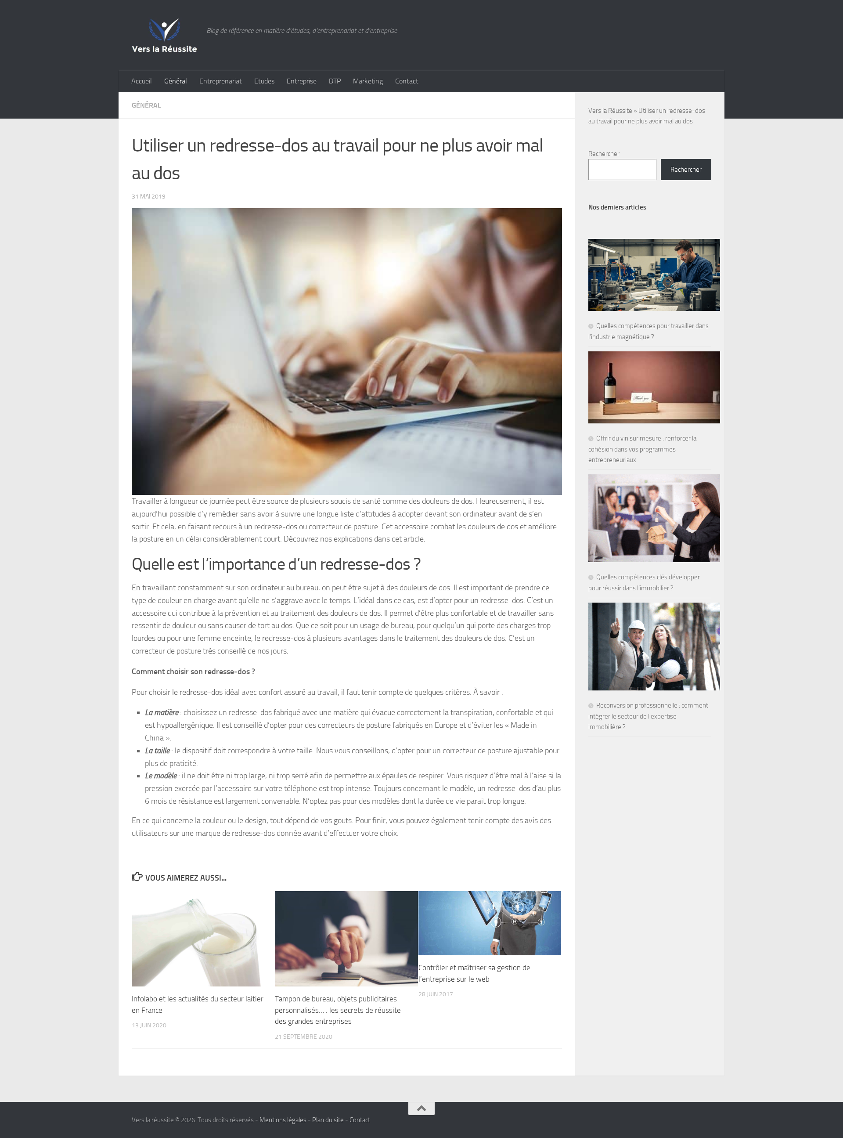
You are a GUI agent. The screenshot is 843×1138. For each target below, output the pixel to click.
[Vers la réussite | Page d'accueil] (165, 35)
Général (175, 81)
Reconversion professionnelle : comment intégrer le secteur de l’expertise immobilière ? (648, 716)
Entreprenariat (220, 81)
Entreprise (302, 81)
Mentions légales (282, 1120)
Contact (406, 81)
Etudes (264, 81)
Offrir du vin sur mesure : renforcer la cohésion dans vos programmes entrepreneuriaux (642, 449)
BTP (335, 81)
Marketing (368, 81)
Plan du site (328, 1120)
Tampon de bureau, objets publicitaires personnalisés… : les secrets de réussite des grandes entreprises (338, 1010)
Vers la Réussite (610, 111)
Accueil (141, 81)
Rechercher (604, 154)
